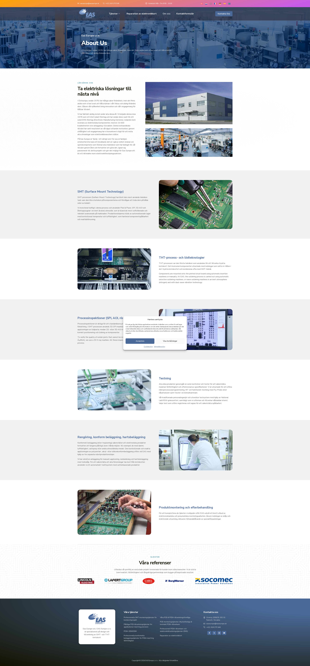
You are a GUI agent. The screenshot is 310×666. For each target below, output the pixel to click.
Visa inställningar (170, 341)
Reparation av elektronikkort (142, 13)
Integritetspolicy (159, 347)
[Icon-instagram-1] (219, 633)
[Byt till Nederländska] (206, 3)
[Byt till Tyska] (220, 3)
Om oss (166, 13)
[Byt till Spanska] (224, 3)
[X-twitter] (214, 633)
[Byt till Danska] (201, 3)
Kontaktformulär (185, 13)
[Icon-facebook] (209, 633)
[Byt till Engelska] (211, 3)
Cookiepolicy (148, 347)
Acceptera (140, 341)
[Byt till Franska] (215, 3)
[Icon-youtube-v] (224, 633)
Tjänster (113, 13)
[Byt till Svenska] (229, 3)
